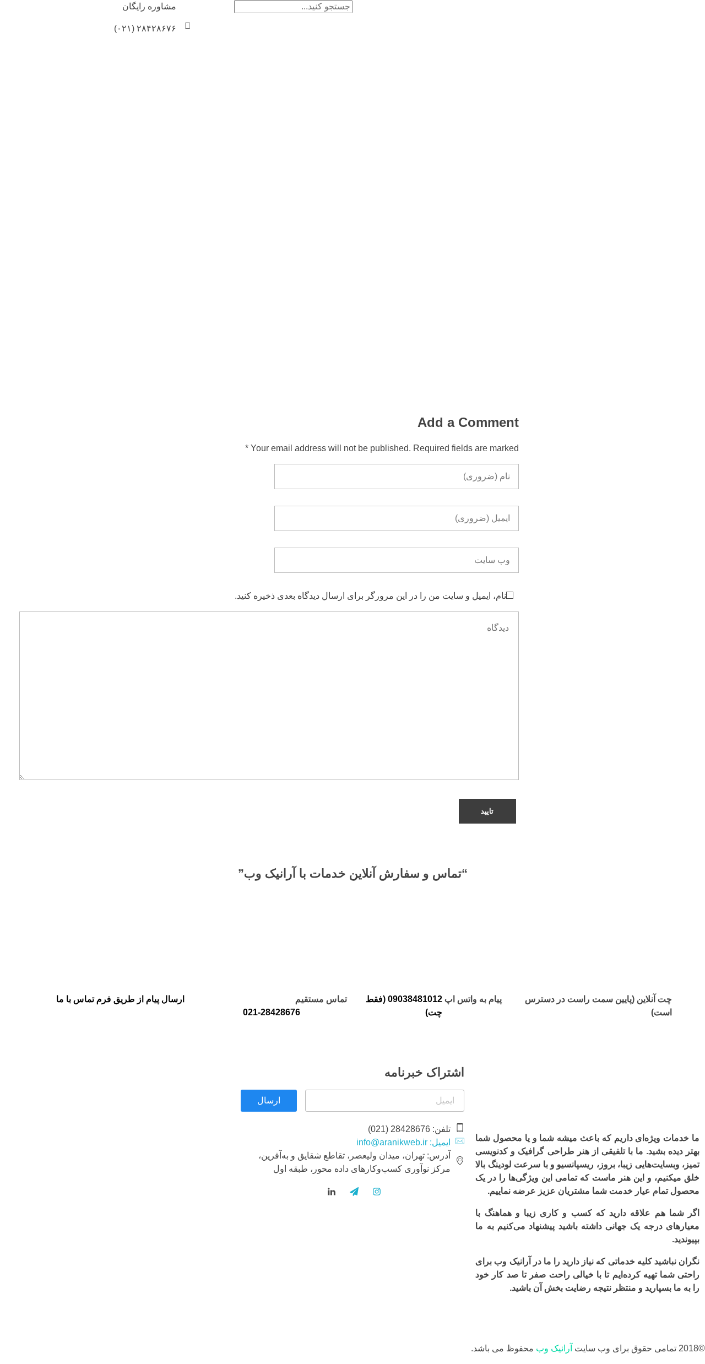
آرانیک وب (554, 1348)
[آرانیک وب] (622, 18)
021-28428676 (271, 1012)
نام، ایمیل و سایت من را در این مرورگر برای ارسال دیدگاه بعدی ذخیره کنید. (370, 595)
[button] (188, 25)
